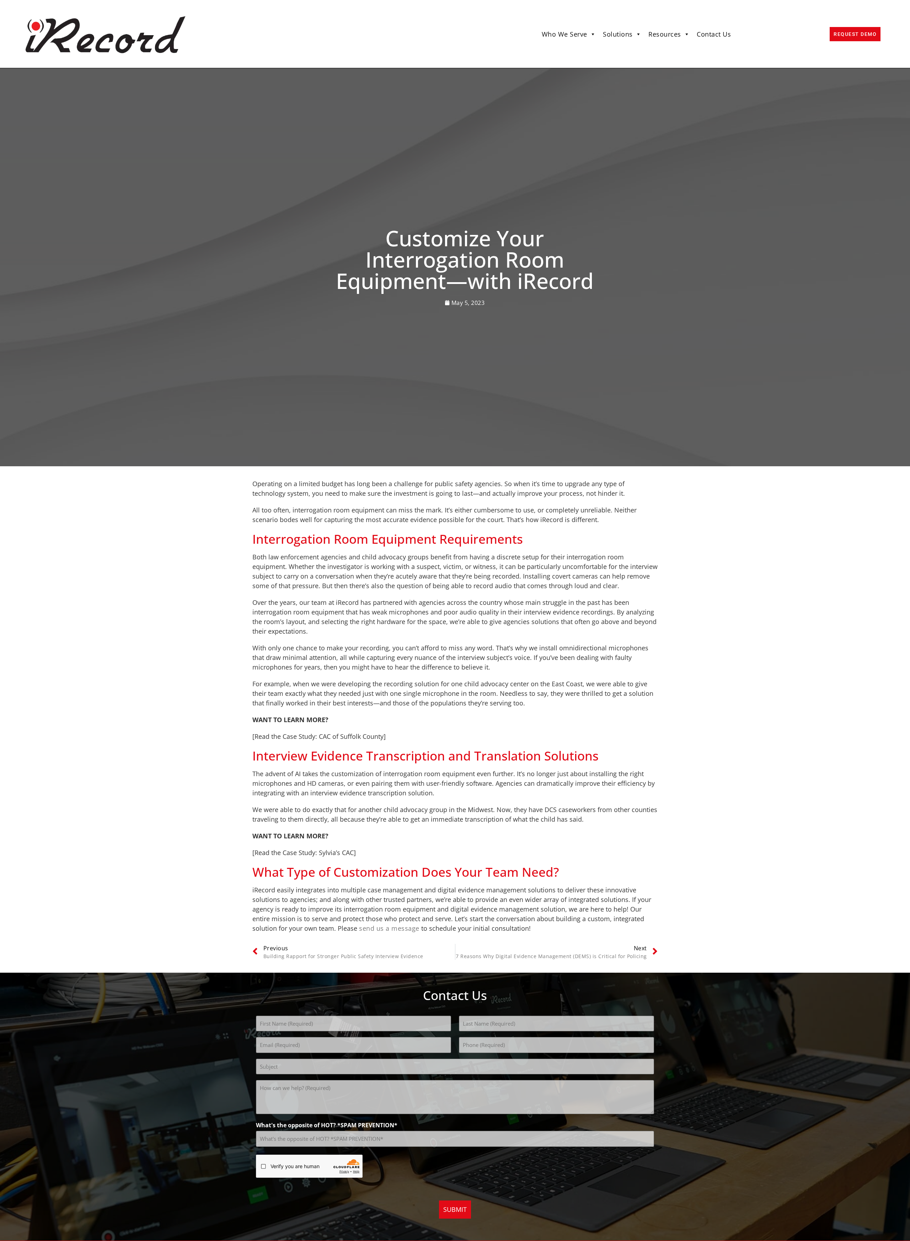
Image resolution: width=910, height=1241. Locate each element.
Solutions (618, 34)
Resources (664, 34)
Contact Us (714, 34)
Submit (455, 1209)
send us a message (389, 928)
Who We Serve (564, 34)
